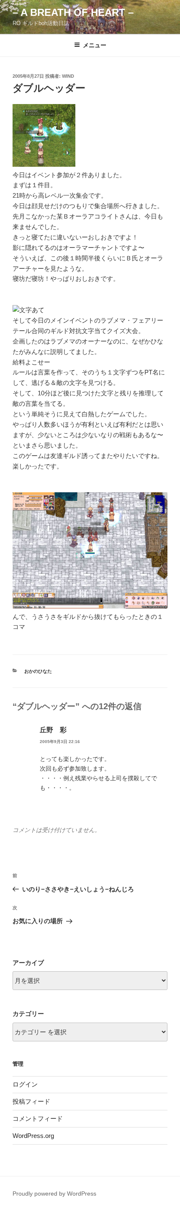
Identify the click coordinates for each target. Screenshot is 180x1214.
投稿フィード (31, 1101)
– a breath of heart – (73, 12)
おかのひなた (38, 671)
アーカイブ (28, 962)
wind (68, 76)
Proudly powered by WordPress (54, 1193)
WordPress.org (33, 1135)
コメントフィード (38, 1118)
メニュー (94, 45)
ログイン (25, 1084)
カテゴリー (28, 1013)
